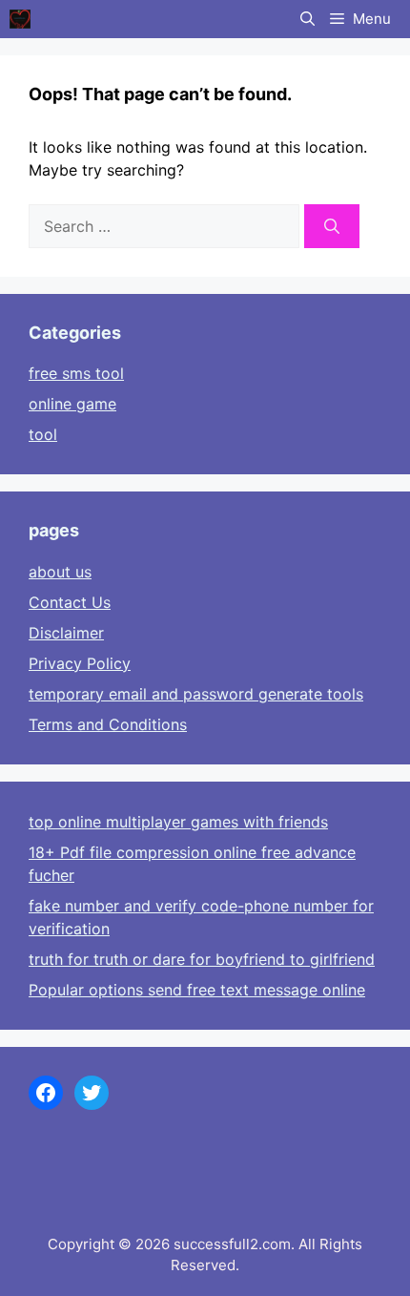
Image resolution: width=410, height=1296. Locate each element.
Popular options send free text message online (197, 989)
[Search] (331, 226)
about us (60, 571)
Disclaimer (66, 632)
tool (43, 434)
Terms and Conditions (108, 724)
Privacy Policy (80, 663)
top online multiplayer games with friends (178, 821)
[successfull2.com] (20, 19)
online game (72, 403)
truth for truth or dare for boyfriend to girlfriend (202, 959)
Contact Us (70, 602)
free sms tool (76, 373)
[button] (307, 19)
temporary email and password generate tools (196, 693)
